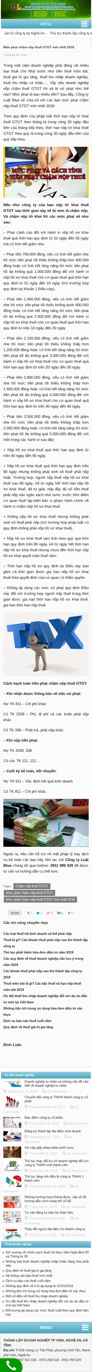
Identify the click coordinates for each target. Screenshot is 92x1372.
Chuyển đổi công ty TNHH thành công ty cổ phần (56, 1099)
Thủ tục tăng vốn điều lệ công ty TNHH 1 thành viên (54, 1178)
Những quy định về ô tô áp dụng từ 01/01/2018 (39, 1286)
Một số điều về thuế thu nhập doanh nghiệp (37, 1296)
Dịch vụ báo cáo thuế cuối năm (27, 1021)
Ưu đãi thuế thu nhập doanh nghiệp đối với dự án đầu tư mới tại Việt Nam (47, 1303)
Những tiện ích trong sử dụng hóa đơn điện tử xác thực (46, 1291)
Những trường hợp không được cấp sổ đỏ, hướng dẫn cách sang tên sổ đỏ (56, 1199)
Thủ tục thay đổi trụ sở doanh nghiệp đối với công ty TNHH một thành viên (56, 1163)
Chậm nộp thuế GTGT (32, 886)
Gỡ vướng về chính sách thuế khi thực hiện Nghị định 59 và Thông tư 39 (47, 1254)
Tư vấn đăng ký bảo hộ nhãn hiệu (49, 1212)
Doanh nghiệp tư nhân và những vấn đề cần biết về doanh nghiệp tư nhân (56, 1083)
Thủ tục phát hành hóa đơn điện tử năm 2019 (38, 952)
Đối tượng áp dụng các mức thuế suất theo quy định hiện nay (47, 1312)
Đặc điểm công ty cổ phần (44, 1117)
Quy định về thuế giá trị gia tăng (28, 1027)
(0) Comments (57, 1091)
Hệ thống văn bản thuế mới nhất (29, 1275)
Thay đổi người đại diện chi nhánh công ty (55, 1229)
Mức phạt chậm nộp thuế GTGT (29, 893)
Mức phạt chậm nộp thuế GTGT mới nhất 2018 (40, 899)
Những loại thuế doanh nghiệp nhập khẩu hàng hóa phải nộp (47, 1263)
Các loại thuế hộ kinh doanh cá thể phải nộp (37, 933)
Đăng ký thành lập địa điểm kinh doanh (53, 1131)
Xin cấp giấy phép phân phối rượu (49, 1147)
